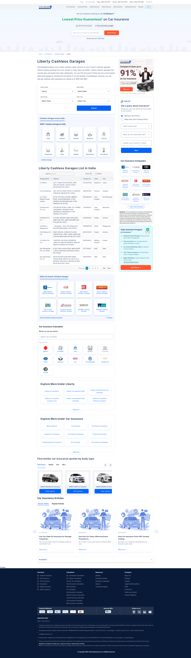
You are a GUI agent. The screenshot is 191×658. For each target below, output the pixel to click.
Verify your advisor (131, 592)
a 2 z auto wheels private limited (45, 199)
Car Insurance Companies (99, 442)
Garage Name (44, 179)
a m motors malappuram (44, 227)
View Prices (111, 33)
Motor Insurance (51, 426)
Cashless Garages (59, 54)
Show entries (93, 173)
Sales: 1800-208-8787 (103, 2)
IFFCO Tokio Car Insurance (125, 198)
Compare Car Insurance (51, 434)
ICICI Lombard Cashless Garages (102, 292)
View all (75, 409)
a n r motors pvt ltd (45, 233)
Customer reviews (101, 578)
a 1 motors (43, 182)
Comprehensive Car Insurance (52, 442)
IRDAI (38, 621)
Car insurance (42, 67)
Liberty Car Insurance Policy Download (76, 400)
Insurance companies (102, 581)
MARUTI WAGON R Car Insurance (50, 486)
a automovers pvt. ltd (44, 208)
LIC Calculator (71, 589)
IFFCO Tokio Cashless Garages (48, 310)
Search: (48, 174)
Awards (98, 584)
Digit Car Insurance (146, 171)
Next (109, 268)
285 (104, 268)
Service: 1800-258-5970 (120, 2)
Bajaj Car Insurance (125, 171)
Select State (43, 97)
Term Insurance (45, 581)
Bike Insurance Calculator (74, 603)
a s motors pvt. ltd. (45, 241)
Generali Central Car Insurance (125, 186)
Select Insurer (44, 87)
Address (56, 179)
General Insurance (46, 575)
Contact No (87, 179)
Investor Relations (130, 595)
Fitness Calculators (75, 578)
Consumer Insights (102, 586)
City (104, 179)
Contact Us (149, 2)
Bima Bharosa (46, 621)
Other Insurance (45, 589)
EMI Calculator (71, 586)
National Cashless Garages (102, 310)
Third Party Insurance (100, 434)
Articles (98, 575)
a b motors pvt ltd (45, 219)
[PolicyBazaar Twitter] (139, 611)
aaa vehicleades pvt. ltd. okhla (45, 250)
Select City (80, 97)
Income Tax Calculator (73, 581)
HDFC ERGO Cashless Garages (84, 292)
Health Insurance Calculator (75, 595)
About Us (128, 575)
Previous (81, 268)
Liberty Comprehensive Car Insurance (100, 391)
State (96, 179)
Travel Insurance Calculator (75, 598)
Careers (127, 581)
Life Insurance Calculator (74, 592)
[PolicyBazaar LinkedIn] (145, 611)
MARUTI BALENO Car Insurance (105, 486)
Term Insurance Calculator (74, 584)
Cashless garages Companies (53, 317)
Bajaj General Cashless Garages (48, 292)
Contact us (128, 589)
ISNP (126, 586)
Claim (81, 2)
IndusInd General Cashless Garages (66, 310)
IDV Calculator (75, 442)
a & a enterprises (45, 191)
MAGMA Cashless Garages (84, 310)
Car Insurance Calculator (76, 434)
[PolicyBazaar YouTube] (150, 611)
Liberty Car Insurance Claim (76, 391)
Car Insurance (48, 54)
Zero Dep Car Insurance (99, 426)
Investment (43, 584)
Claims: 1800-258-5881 (137, 2)
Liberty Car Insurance (52, 391)
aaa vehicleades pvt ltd (45, 258)
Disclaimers (43, 559)
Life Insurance (44, 578)
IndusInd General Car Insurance (136, 199)
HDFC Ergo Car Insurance (136, 185)
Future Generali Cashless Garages (66, 292)
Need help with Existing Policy (136, 119)
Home (40, 54)
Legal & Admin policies (132, 584)
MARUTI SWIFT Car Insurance (77, 486)
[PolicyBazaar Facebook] (134, 611)
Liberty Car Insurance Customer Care (52, 400)
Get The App (91, 2)
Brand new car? (95, 38)
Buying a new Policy (132, 116)
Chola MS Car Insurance (136, 171)
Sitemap (127, 578)
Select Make (80, 87)
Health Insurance (45, 586)
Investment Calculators (76, 575)
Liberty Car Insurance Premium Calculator (100, 400)
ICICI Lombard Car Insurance (146, 185)
